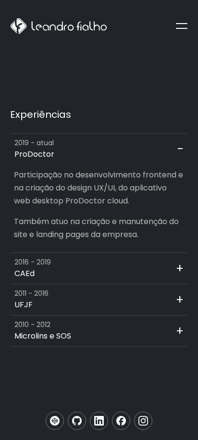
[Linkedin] (99, 421)
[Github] (77, 421)
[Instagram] (143, 421)
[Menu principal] (182, 26)
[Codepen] (55, 421)
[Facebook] (121, 421)
